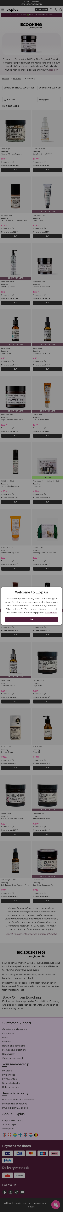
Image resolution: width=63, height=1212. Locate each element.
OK (31, 619)
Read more (51, 612)
